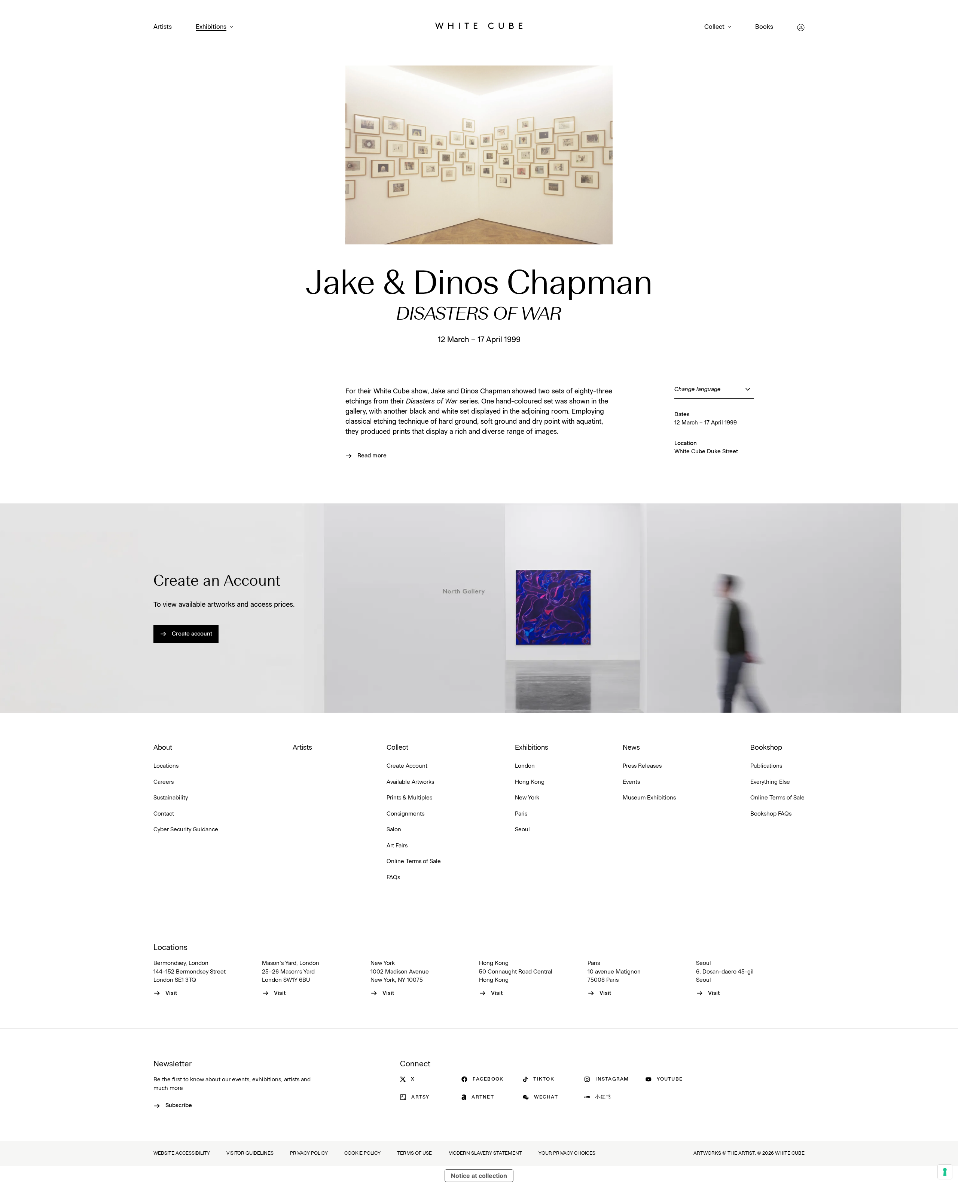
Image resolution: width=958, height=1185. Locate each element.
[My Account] (801, 27)
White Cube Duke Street (706, 451)
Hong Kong (529, 782)
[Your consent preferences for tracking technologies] (945, 1172)
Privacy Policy (309, 1153)
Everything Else (770, 782)
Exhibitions (211, 27)
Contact (163, 814)
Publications (766, 766)
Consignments (405, 814)
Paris (521, 814)
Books (764, 27)
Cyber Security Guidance (185, 829)
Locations (166, 766)
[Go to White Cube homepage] (479, 27)
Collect (714, 27)
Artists (162, 27)
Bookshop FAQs (770, 814)
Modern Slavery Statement (485, 1153)
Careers (163, 782)
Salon (394, 829)
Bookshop (766, 747)
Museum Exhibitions (649, 798)
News (631, 747)
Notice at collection (479, 1175)
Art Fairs (397, 846)
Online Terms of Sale (414, 861)
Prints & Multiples (409, 798)
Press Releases (642, 766)
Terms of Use (414, 1153)
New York (527, 798)
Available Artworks (410, 782)
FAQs (393, 877)
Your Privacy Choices (567, 1153)
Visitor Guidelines (250, 1153)
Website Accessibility (181, 1153)
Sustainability (170, 798)
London (525, 766)
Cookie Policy (362, 1153)
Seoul (522, 829)
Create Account (407, 766)
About (162, 747)
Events (631, 782)
